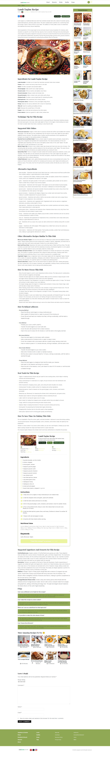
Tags (37, 739)
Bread (48, 2)
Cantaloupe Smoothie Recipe (86, 82)
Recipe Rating (21, 679)
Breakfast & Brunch (22, 737)
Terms (75, 737)
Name (20, 707)
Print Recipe (57, 16)
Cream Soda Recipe (77, 82)
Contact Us (76, 732)
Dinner (23, 5)
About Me (57, 732)
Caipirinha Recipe (85, 38)
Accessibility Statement (79, 734)
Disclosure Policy (59, 737)
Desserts (54, 2)
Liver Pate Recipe (85, 66)
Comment (21, 685)
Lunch (37, 732)
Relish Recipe (86, 51)
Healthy (67, 2)
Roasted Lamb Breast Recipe (77, 24)
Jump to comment (58, 442)
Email (20, 712)
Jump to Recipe (65, 16)
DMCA (75, 739)
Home (19, 5)
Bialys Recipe (77, 37)
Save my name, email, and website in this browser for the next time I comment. (42, 718)
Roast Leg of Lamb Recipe (86, 24)
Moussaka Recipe (76, 52)
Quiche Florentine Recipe (76, 67)
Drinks (61, 2)
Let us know (47, 541)
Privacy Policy (58, 739)
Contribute (57, 734)
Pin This (50, 442)
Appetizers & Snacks (23, 732)
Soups (73, 2)
